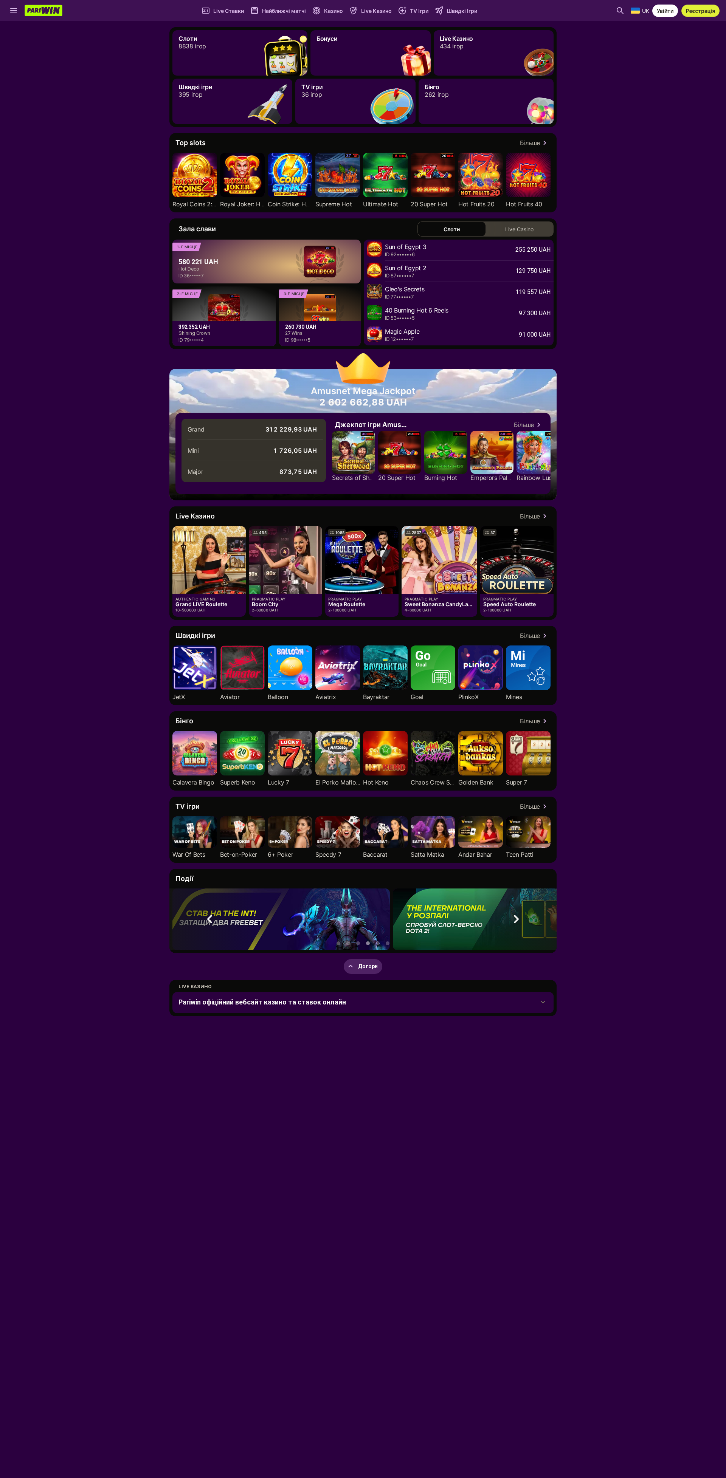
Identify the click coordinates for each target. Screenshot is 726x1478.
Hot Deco (188, 269)
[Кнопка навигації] (13, 10)
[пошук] (620, 10)
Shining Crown (194, 333)
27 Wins (293, 333)
